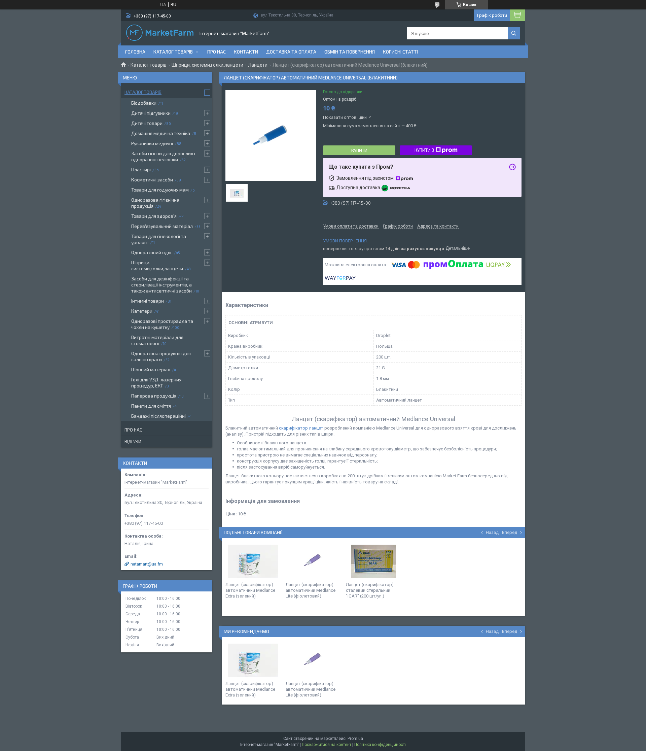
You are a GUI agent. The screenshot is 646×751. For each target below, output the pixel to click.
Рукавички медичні (152, 143)
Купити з (424, 150)
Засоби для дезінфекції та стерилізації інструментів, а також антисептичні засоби (161, 285)
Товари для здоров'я (154, 216)
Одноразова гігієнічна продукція (155, 203)
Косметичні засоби (152, 179)
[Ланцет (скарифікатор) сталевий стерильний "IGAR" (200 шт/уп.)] (373, 561)
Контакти (246, 52)
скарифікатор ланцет (301, 428)
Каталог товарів (173, 52)
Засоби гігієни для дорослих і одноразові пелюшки (163, 156)
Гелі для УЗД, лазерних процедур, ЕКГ (156, 382)
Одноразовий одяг (151, 252)
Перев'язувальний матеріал (162, 226)
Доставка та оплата (291, 52)
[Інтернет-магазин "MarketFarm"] (159, 33)
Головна (135, 52)
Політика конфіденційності (380, 744)
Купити (359, 150)
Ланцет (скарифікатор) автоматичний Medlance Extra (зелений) (250, 590)
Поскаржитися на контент (326, 744)
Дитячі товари (147, 123)
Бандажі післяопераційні (158, 416)
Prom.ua (355, 738)
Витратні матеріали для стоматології (157, 340)
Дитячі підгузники (151, 113)
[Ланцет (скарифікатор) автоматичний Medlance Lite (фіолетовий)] (313, 561)
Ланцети (257, 65)
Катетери (141, 311)
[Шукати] (514, 33)
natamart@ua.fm (147, 564)
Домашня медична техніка (160, 133)
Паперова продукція (153, 396)
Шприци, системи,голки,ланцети (207, 65)
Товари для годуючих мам (160, 190)
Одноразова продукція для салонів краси (161, 356)
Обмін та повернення (349, 52)
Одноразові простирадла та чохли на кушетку (162, 324)
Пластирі (141, 169)
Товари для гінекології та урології (158, 239)
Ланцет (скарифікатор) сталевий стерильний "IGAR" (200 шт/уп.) (370, 590)
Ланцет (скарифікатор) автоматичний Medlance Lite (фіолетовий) (310, 590)
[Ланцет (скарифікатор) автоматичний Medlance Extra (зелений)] (253, 561)
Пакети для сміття (151, 406)
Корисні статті (400, 52)
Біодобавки (143, 103)
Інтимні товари (147, 301)
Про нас (216, 52)
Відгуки (132, 441)
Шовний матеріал (150, 369)
